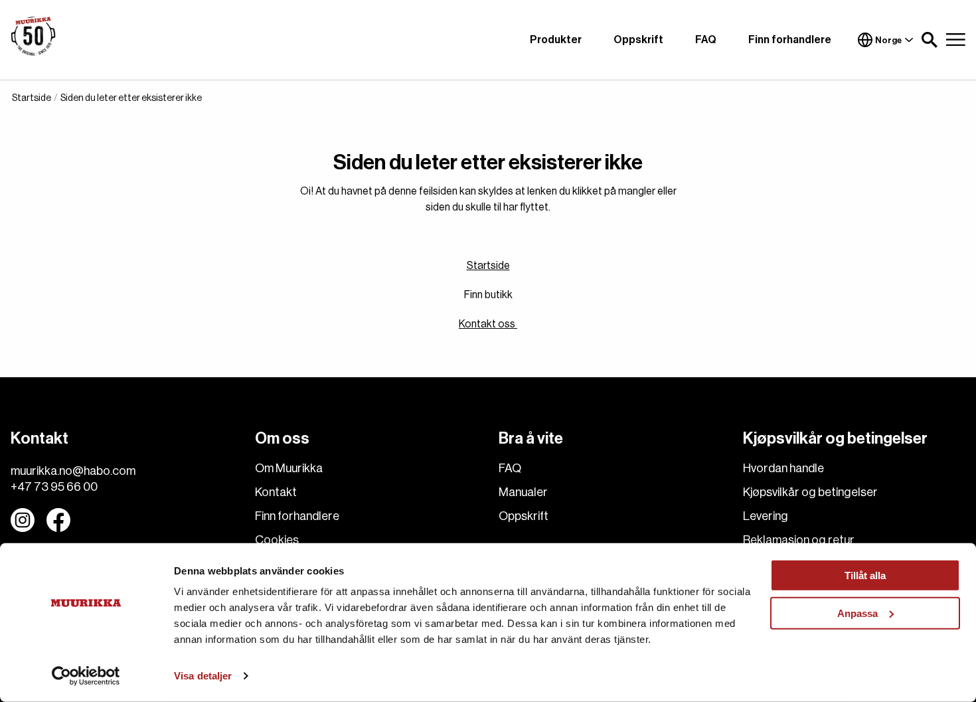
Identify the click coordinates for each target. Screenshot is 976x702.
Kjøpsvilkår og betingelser (810, 492)
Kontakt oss (488, 324)
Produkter (556, 40)
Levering (765, 516)
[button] (929, 40)
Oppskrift (638, 40)
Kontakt (276, 492)
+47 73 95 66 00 (54, 487)
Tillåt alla (865, 575)
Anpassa (857, 612)
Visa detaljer (203, 675)
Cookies (277, 540)
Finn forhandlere (789, 40)
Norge (888, 40)
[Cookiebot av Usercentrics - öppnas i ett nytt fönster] (86, 676)
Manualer (523, 492)
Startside (488, 265)
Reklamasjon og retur (798, 540)
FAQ (705, 40)
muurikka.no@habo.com (73, 471)
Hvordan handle (783, 468)
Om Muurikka (289, 468)
